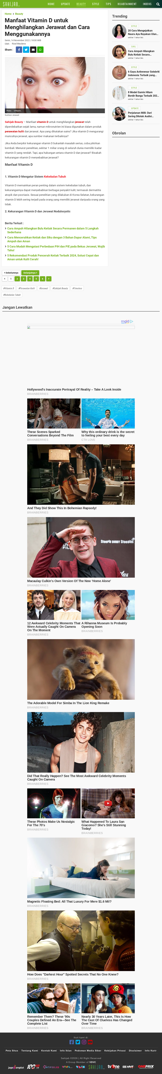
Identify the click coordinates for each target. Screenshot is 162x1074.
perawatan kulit (14, 131)
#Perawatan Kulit (27, 288)
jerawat (79, 121)
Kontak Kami (49, 1050)
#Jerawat (43, 288)
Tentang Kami (29, 1050)
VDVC (92, 1062)
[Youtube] (90, 1042)
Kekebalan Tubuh (55, 176)
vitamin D (42, 121)
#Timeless (77, 288)
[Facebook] (71, 1042)
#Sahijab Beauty (60, 288)
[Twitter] (78, 1042)
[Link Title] (11, 4)
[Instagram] (84, 1042)
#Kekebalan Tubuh (11, 294)
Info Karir (150, 1050)
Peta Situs (12, 1050)
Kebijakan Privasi (115, 1050)
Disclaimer (135, 1050)
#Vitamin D (8, 288)
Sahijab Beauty (14, 121)
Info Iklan (66, 1050)
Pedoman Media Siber (88, 1050)
